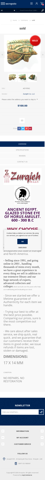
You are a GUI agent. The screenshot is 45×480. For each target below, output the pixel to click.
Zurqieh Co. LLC (29, 94)
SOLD (35, 40)
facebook (19, 128)
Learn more (22, 247)
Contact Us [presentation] (22, 162)
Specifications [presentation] (22, 150)
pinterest (26, 128)
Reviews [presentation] (22, 156)
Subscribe (41, 412)
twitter (23, 128)
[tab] (22, 144)
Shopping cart (41, 3)
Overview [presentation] (22, 144)
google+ (30, 128)
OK (22, 241)
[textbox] (28, 10)
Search (42, 10)
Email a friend (22, 120)
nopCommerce (27, 475)
